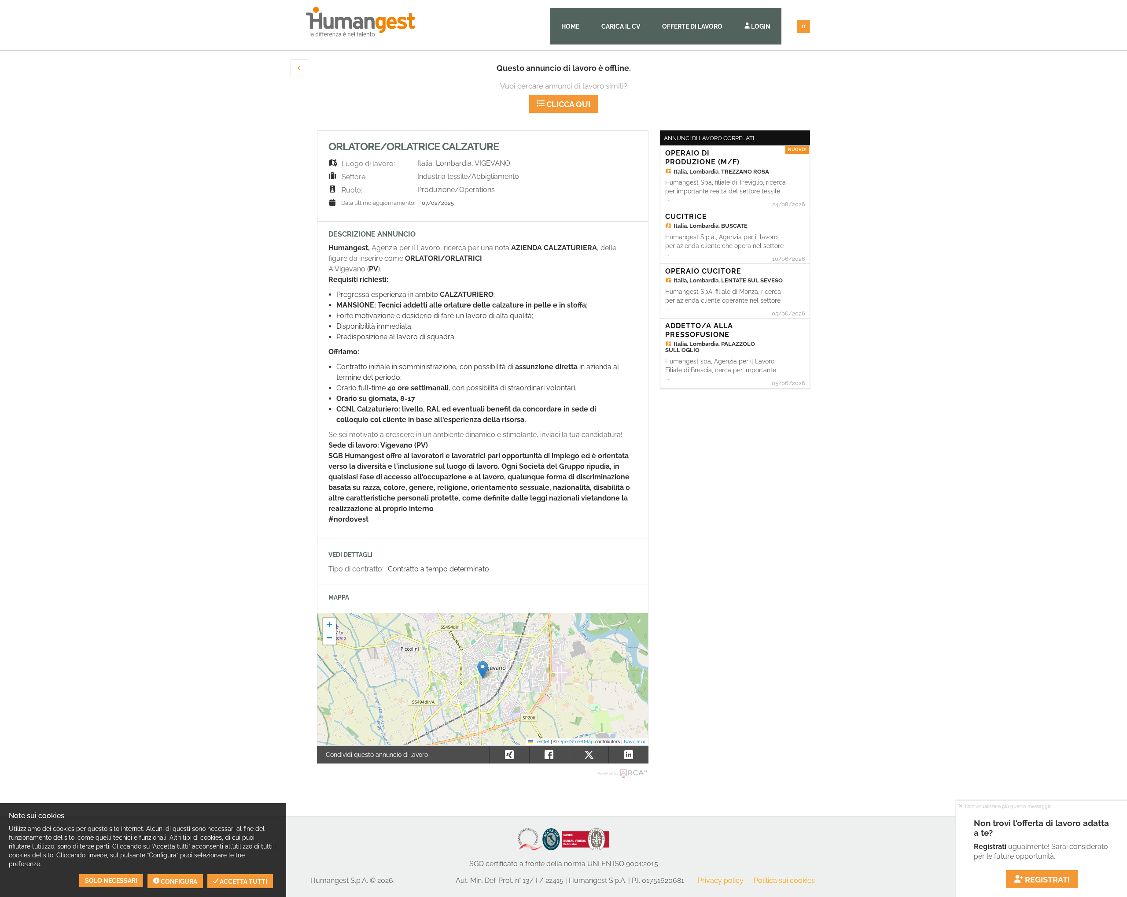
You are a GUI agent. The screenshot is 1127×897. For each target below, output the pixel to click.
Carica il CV (620, 26)
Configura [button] (178, 881)
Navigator (635, 741)
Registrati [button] (1047, 879)
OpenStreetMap (576, 741)
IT (804, 27)
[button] (299, 68)
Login (760, 26)
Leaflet (541, 741)
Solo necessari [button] (111, 880)
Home (570, 26)
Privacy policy (721, 880)
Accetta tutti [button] (242, 881)
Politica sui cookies (784, 880)
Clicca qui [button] (567, 104)
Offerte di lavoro (692, 26)
